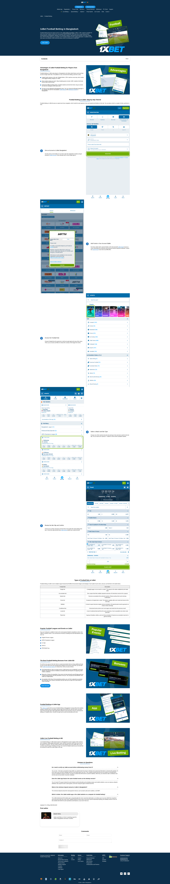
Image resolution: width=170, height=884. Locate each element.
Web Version (89, 861)
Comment (63, 846)
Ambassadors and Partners (92, 864)
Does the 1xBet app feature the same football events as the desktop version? (73, 778)
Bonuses (82, 9)
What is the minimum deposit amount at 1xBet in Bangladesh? (69, 787)
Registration (67, 9)
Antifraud (60, 867)
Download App (90, 6)
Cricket (73, 859)
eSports (82, 11)
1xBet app (44, 708)
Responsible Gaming (63, 859)
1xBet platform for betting (68, 32)
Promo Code (75, 9)
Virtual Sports (89, 11)
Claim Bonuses (45, 685)
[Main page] (85, 2)
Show (127, 58)
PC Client (105, 9)
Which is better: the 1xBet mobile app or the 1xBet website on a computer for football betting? (78, 794)
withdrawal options (72, 89)
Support (111, 9)
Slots (103, 11)
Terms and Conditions (63, 861)
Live (72, 858)
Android (104, 859)
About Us (60, 858)
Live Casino (97, 11)
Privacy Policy (61, 862)
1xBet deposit (63, 89)
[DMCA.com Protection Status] (113, 857)
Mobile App (59, 9)
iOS (103, 858)
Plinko (79, 859)
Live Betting (65, 11)
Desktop (104, 861)
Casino (107, 11)
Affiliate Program (62, 864)
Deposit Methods (91, 9)
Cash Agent (60, 869)
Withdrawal (98, 9)
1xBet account (53, 155)
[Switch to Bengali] (61, 12)
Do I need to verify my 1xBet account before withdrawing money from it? (72, 767)
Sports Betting (74, 11)
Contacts (60, 866)
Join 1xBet (45, 42)
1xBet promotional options (49, 666)
